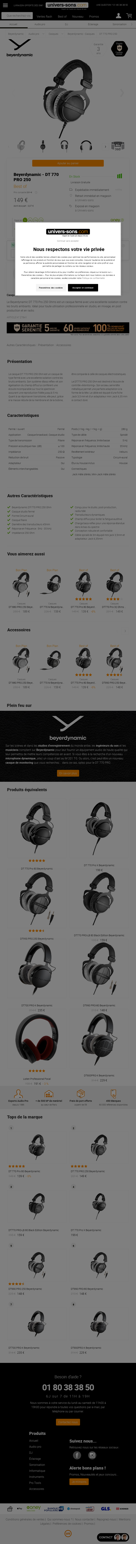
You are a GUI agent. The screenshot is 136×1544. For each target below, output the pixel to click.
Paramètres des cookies (51, 287)
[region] (68, 259)
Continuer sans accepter (68, 240)
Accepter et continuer (83, 287)
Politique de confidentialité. (93, 278)
